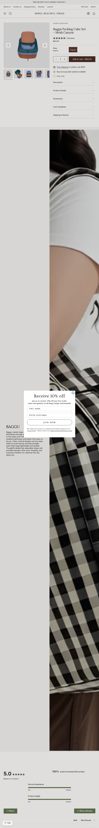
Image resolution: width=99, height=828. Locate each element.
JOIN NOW (49, 422)
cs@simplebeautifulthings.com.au (61, 431)
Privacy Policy (31, 431)
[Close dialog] (73, 393)
